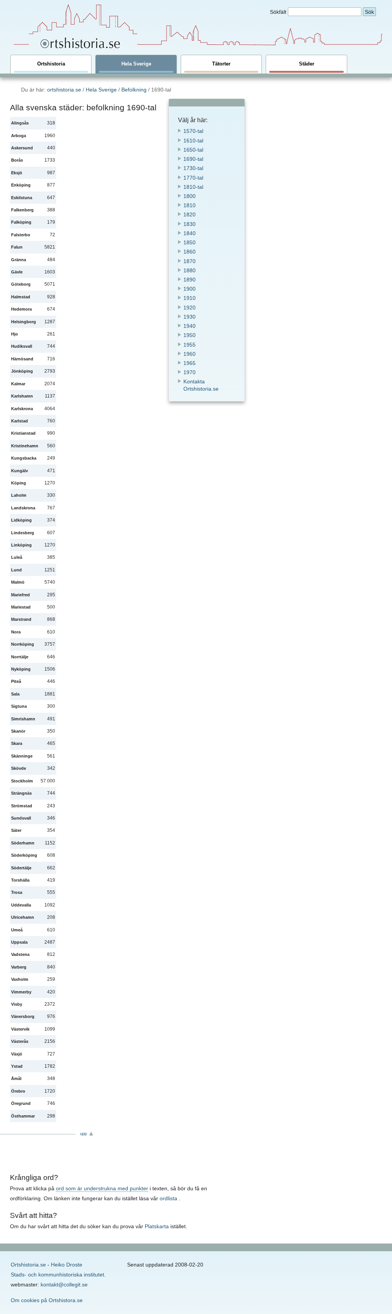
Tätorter (221, 64)
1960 (189, 354)
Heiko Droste (66, 1265)
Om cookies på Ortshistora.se (47, 1300)
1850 (189, 242)
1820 (189, 214)
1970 (189, 372)
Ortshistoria (51, 64)
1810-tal (193, 187)
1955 (189, 345)
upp (83, 1133)
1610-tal (193, 140)
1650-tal (193, 150)
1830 (189, 224)
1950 (189, 335)
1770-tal (193, 178)
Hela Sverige (136, 64)
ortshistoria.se (64, 90)
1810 (189, 205)
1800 (189, 196)
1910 (189, 298)
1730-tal (193, 168)
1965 (189, 363)
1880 (189, 270)
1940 (189, 326)
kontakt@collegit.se (64, 1284)
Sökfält (278, 12)
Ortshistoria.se (28, 1265)
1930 (189, 317)
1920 (189, 307)
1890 (189, 280)
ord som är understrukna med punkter (102, 1188)
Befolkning (134, 90)
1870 (189, 261)
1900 (189, 289)
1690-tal (193, 159)
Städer (306, 64)
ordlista (168, 1198)
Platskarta (157, 1226)
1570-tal (193, 131)
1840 (189, 233)
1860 (189, 252)
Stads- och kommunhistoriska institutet (57, 1274)
